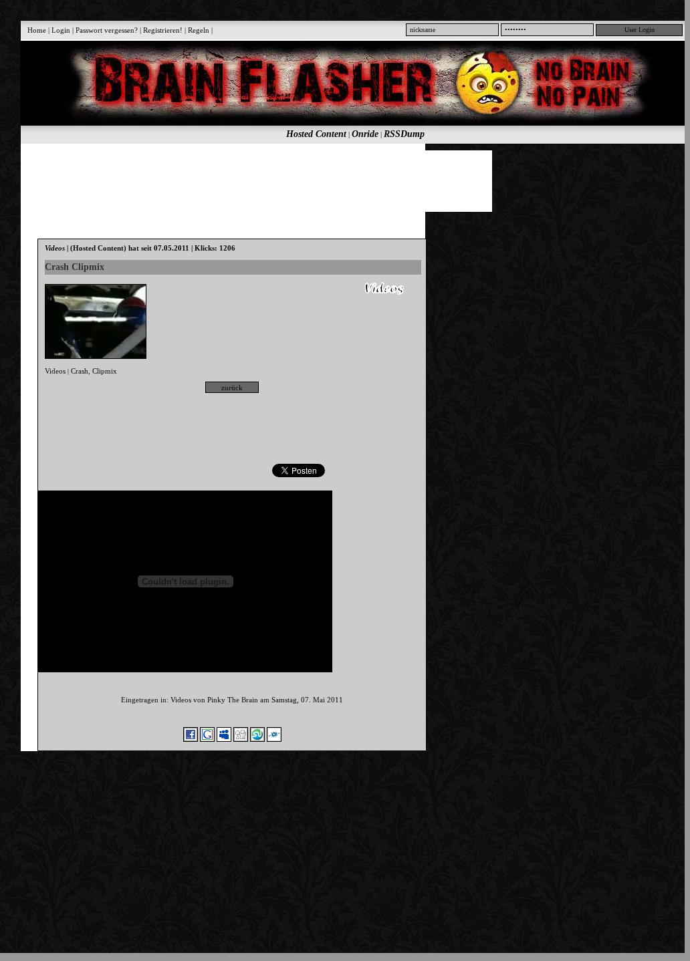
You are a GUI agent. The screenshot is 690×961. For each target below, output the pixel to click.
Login (60, 30)
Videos (55, 371)
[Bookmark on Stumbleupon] (257, 739)
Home (36, 30)
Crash (79, 371)
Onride (365, 134)
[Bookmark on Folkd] (274, 739)
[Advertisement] (347, 180)
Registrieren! (163, 30)
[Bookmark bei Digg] (240, 739)
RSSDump (404, 134)
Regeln (198, 30)
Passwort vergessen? (107, 30)
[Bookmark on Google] (207, 739)
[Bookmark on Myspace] (224, 739)
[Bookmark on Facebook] (190, 739)
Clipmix (104, 371)
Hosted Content (316, 134)
